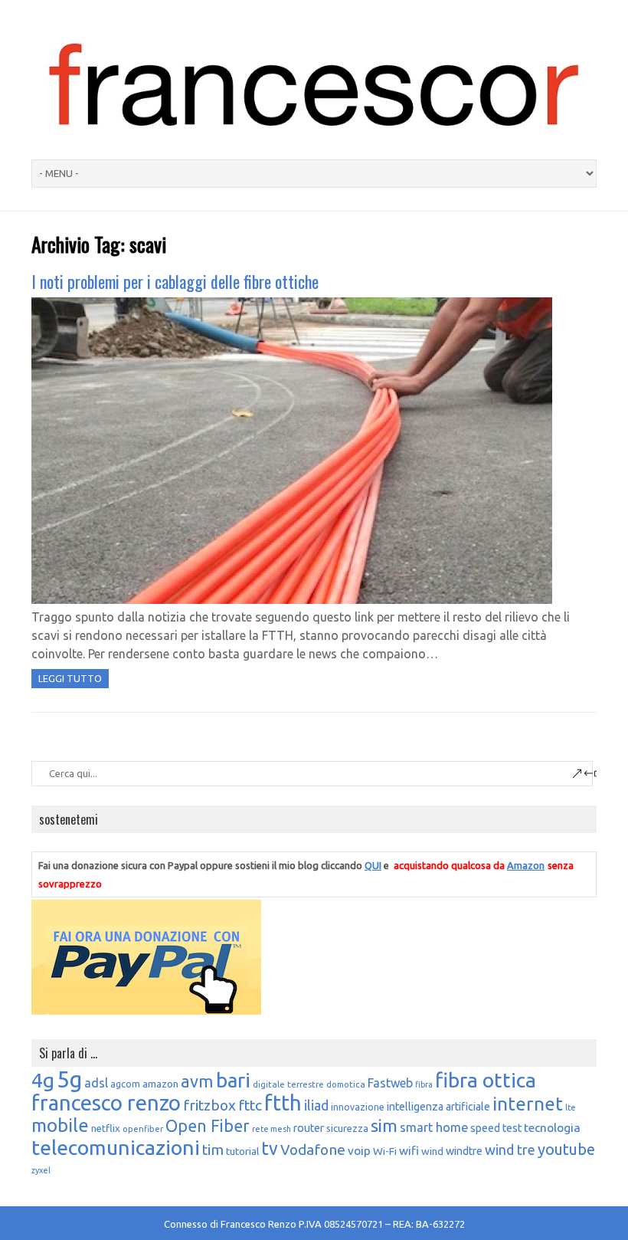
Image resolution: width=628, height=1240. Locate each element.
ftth (283, 1102)
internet (527, 1103)
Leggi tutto (70, 678)
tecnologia (552, 1127)
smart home (434, 1127)
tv (269, 1148)
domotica (345, 1084)
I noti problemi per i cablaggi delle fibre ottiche (175, 281)
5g (69, 1079)
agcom (125, 1084)
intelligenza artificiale (438, 1107)
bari (233, 1080)
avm (197, 1081)
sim (384, 1125)
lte (570, 1107)
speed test (496, 1128)
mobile (60, 1125)
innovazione (357, 1107)
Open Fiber (207, 1126)
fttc (250, 1105)
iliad (316, 1105)
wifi (409, 1150)
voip (359, 1150)
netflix (105, 1128)
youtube (566, 1149)
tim (213, 1149)
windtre (464, 1151)
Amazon (526, 865)
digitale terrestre (288, 1084)
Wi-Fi (385, 1151)
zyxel (41, 1170)
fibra (424, 1084)
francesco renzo (106, 1102)
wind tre (510, 1149)
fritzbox (209, 1105)
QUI (373, 865)
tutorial (242, 1151)
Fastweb (390, 1083)
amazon (160, 1084)
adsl (96, 1083)
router (308, 1128)
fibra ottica (485, 1079)
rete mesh (271, 1128)
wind (432, 1151)
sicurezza (347, 1128)
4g (42, 1079)
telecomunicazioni (115, 1147)
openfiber (143, 1128)
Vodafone (312, 1149)
